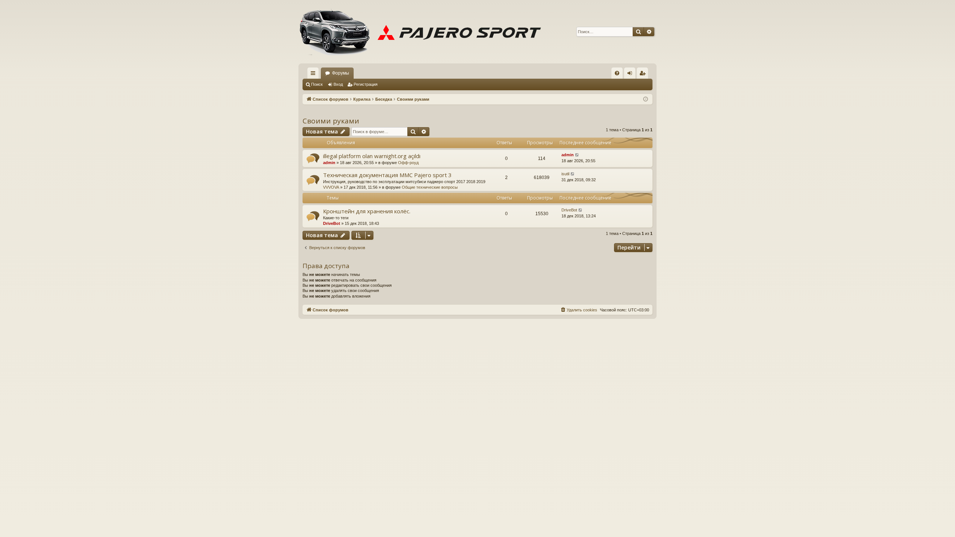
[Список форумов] (423, 31)
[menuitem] (617, 73)
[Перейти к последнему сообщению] (577, 155)
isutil (565, 174)
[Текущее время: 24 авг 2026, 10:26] (645, 99)
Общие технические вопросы (430, 187)
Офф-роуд (408, 162)
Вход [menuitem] (631, 74)
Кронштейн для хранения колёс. (366, 211)
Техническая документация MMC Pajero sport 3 (387, 175)
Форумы (340, 73)
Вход (338, 84)
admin (329, 162)
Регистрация (366, 84)
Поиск (317, 84)
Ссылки (314, 74)
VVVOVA (331, 187)
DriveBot (331, 223)
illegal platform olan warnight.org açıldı (371, 156)
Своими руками (331, 121)
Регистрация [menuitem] (644, 74)
